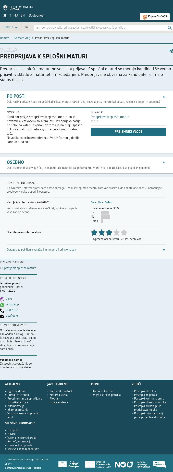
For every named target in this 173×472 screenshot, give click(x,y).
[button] (170, 51)
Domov (4, 38)
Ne (99, 202)
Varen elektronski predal (22, 438)
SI (4, 15)
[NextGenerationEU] (98, 463)
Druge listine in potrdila (106, 395)
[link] (10, 27)
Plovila (54, 398)
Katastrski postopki (61, 391)
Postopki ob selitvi (145, 391)
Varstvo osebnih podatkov (23, 449)
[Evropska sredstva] (160, 463)
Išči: (27, 27)
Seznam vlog (22, 38)
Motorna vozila (59, 395)
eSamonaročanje (17, 409)
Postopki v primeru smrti (149, 398)
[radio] (116, 232)
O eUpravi (13, 430)
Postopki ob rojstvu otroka (150, 402)
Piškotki (37, 468)
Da (92, 202)
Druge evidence (59, 402)
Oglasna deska (16, 391)
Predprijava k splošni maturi (110, 117)
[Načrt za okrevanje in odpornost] (132, 463)
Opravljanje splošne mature (19, 268)
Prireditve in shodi (18, 395)
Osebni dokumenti (103, 391)
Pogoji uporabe (23, 468)
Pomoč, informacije (19, 441)
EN (23, 15)
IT (10, 15)
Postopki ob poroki (145, 395)
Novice (11, 434)
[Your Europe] (70, 463)
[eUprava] (18, 6)
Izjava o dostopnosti (19, 445)
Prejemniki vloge (128, 131)
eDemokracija (15, 406)
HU (16, 15)
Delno (108, 202)
